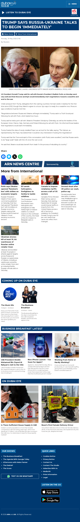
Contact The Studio (51, 465)
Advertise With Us (50, 468)
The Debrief (8, 465)
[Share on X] (14, 156)
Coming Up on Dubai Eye (20, 280)
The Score (7, 468)
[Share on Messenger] (9, 156)
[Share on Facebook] (3, 156)
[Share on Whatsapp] (20, 156)
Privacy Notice (48, 459)
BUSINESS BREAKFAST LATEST (22, 328)
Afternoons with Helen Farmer (15, 462)
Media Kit (47, 471)
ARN (8, 514)
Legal (45, 477)
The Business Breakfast (12, 456)
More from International (27, 34)
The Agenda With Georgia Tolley (16, 459)
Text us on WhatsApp (22, 476)
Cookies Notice (49, 456)
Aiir (15, 514)
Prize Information (50, 474)
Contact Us (47, 462)
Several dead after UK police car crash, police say (70, 188)
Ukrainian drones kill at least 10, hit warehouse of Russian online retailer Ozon (9, 242)
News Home (8, 34)
